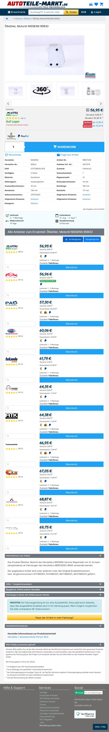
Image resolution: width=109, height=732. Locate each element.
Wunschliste (13, 154)
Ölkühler (27, 18)
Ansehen (87, 194)
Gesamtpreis (92, 239)
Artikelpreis (73, 239)
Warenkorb (64, 147)
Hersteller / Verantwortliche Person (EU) (28, 637)
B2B (83, 12)
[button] (8, 103)
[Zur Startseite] (9, 18)
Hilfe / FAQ (100, 726)
